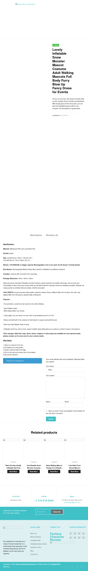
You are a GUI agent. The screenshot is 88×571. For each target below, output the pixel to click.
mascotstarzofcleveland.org (26, 564)
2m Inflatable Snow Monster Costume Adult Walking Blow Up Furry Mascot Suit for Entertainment (33, 466)
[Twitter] (66, 566)
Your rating (50, 366)
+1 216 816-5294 (44, 500)
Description (36, 235)
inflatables (64, 115)
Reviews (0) (52, 235)
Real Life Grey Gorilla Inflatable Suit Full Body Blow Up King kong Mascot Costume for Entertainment (13, 466)
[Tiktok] (83, 566)
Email (67, 402)
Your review (50, 375)
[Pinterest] (75, 566)
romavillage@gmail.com (72, 502)
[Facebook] (62, 566)
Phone (44, 496)
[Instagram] (79, 566)
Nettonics (6, 567)
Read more (13, 471)
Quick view (13, 450)
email (72, 496)
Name (48, 402)
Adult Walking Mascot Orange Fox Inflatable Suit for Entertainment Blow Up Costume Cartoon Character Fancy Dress (54, 466)
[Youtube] (70, 566)
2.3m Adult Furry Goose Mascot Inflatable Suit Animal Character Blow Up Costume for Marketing (74, 466)
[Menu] (8, 19)
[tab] (36, 235)
